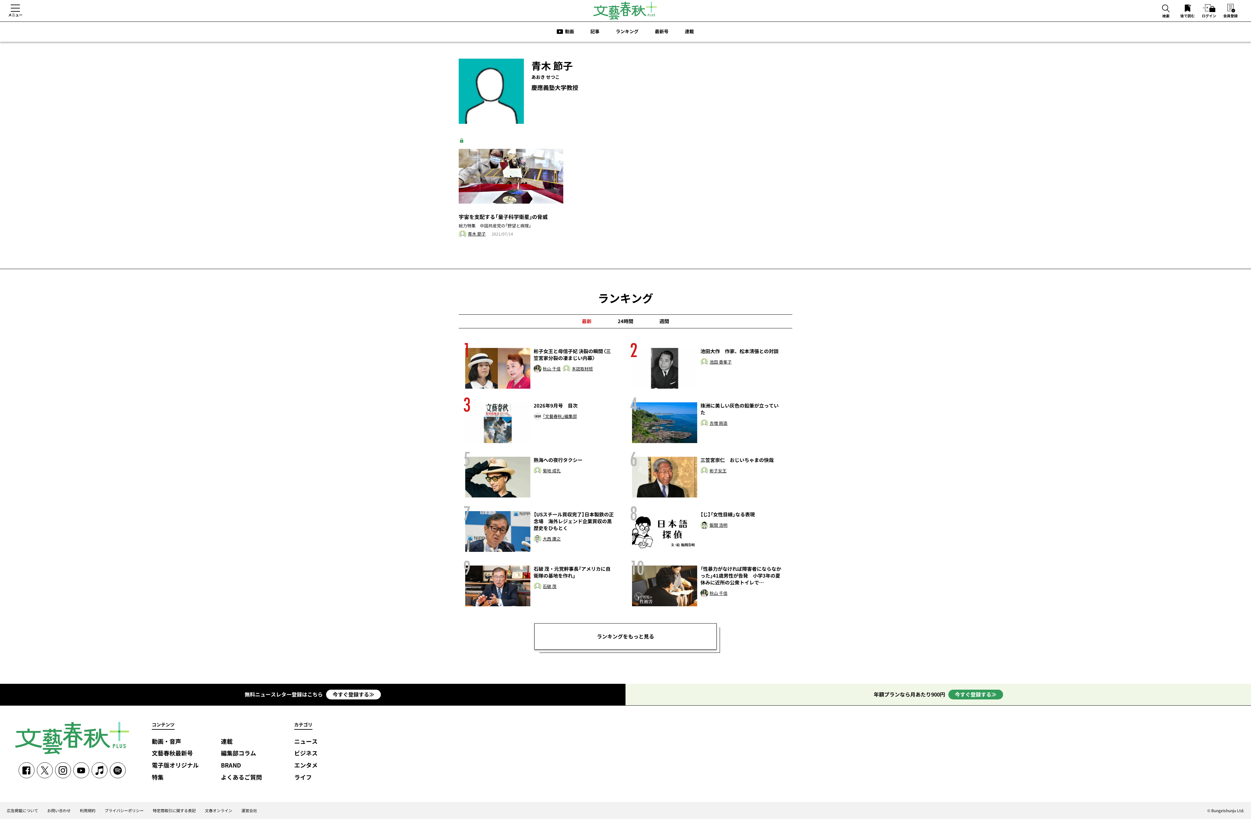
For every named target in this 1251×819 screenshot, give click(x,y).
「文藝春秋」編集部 (560, 416)
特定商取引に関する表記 (174, 810)
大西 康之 (552, 539)
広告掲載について (22, 810)
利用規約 (87, 810)
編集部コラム (238, 753)
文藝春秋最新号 (172, 753)
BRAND (231, 765)
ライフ (303, 777)
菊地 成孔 (552, 470)
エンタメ (306, 765)
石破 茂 (549, 586)
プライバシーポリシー (124, 810)
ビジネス (306, 753)
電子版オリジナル (175, 765)
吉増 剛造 (718, 423)
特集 (158, 777)
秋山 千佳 (552, 368)
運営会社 (249, 810)
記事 (594, 31)
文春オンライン (218, 810)
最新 (587, 321)
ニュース (306, 741)
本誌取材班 (582, 368)
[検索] (1166, 9)
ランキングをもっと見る (625, 636)
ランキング (627, 31)
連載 (689, 31)
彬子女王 (718, 470)
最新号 (662, 31)
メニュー (15, 14)
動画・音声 (166, 741)
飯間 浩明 (718, 525)
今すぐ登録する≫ (353, 694)
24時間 (625, 321)
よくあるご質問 (241, 777)
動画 (569, 31)
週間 (664, 321)
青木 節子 (477, 234)
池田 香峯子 (721, 362)
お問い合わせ (59, 810)
